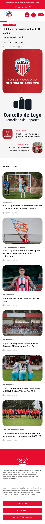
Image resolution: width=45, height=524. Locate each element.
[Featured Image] (22, 185)
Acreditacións (30, 2)
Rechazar (22, 510)
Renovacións (10, 2)
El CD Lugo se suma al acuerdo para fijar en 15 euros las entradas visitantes (21, 253)
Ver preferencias (22, 517)
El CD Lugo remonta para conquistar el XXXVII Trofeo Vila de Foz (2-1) (21, 389)
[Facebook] (5, 42)
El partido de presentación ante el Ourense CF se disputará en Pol (20, 344)
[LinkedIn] (16, 42)
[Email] (21, 42)
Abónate (17, 2)
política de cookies (33, 488)
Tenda (37, 2)
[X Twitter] (10, 42)
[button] (27, 14)
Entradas (23, 2)
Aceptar (22, 503)
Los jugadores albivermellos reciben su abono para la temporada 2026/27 (21, 434)
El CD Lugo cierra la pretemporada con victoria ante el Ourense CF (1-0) (22, 207)
